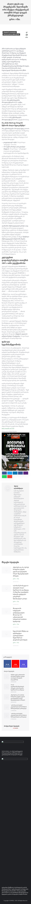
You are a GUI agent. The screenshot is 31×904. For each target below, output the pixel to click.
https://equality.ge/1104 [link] (8, 428)
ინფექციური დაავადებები (9, 32)
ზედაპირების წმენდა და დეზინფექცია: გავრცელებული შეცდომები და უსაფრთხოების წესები (20, 635)
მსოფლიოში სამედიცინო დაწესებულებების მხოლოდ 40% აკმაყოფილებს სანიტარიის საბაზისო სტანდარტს (20, 615)
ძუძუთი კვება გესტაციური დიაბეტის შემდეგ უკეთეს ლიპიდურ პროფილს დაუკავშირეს (18, 677)
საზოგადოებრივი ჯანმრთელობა (11, 34)
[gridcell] (15, 450)
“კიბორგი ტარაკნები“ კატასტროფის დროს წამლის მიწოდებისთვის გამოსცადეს (19, 706)
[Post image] (6, 570)
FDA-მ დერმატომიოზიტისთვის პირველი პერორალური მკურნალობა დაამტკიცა (17, 687)
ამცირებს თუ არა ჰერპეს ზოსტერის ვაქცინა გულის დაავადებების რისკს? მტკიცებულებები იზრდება (21, 572)
